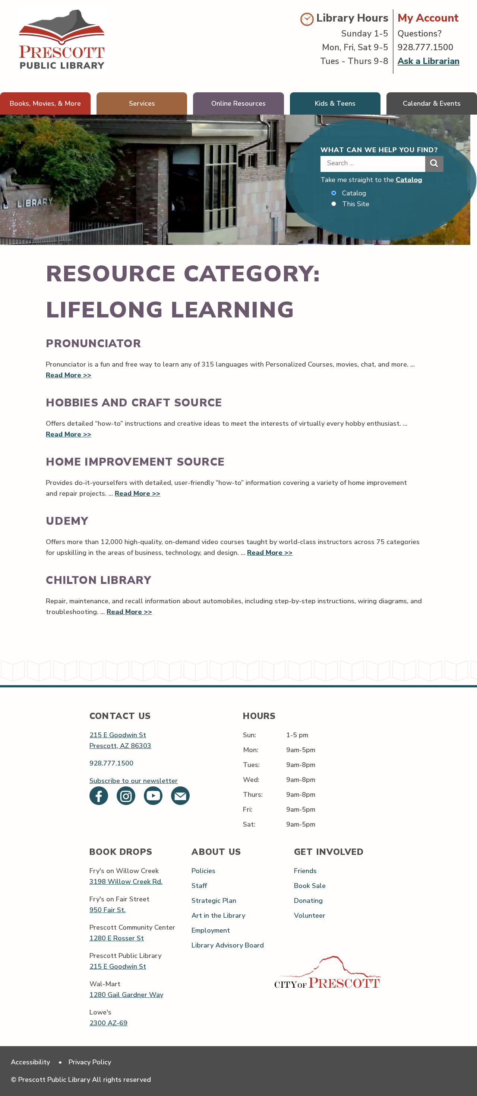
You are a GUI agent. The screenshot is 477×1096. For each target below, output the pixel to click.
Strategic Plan (214, 900)
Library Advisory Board (228, 945)
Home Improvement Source (135, 462)
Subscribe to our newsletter (133, 780)
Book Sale (310, 885)
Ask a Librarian (428, 61)
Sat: (249, 824)
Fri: (247, 809)
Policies (203, 870)
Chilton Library (98, 580)
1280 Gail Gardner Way (126, 994)
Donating (308, 900)
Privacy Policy (90, 1062)
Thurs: (253, 794)
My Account (428, 18)
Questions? (420, 33)
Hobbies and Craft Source (134, 403)
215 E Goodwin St (117, 735)
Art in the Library (218, 915)
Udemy (67, 521)
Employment (211, 930)
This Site (355, 203)
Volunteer (309, 915)
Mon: (250, 749)
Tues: (251, 764)
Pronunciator (93, 343)
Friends (305, 870)
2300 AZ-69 (108, 1023)
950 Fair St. (107, 909)
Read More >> (68, 375)
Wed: (251, 779)
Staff (199, 885)
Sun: (249, 735)
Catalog (409, 179)
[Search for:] (372, 163)
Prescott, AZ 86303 (120, 745)
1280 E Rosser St (116, 938)
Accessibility (30, 1062)
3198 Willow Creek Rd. (125, 881)
